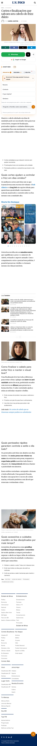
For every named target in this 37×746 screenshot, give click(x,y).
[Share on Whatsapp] (5, 47)
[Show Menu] (2, 2)
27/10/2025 (24, 21)
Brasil (2, 640)
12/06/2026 (13, 317)
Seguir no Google (20, 59)
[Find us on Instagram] (6, 737)
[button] (8, 246)
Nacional (3, 607)
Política (3, 599)
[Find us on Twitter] (4, 737)
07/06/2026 (13, 323)
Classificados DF (5, 673)
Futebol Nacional (19, 645)
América (17, 635)
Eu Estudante (5, 653)
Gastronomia (19, 617)
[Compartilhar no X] (28, 54)
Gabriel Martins (13, 21)
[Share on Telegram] (31, 47)
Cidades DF (4, 635)
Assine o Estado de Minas (8, 620)
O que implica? (7, 94)
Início (2, 7)
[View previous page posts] (17, 337)
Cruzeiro (17, 640)
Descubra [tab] (17, 72)
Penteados (26, 579)
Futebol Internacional (21, 648)
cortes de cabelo (16, 579)
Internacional (4, 605)
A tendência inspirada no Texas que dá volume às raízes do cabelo (21, 320)
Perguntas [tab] (7, 72)
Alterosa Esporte (5, 706)
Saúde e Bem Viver (6, 612)
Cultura (3, 610)
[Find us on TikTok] (11, 737)
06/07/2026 (13, 304)
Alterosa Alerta (5, 701)
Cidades (14, 671)
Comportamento (20, 615)
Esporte (14, 673)
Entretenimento (20, 599)
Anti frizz (7, 579)
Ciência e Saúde (5, 650)
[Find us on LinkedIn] (8, 737)
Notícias (3, 676)
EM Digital (4, 615)
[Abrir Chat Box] (33, 734)
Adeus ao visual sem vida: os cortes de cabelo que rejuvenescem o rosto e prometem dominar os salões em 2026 (21, 328)
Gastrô (13, 692)
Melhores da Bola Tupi (7, 728)
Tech (17, 620)
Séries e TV (19, 605)
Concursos (4, 656)
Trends (18, 612)
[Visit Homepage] (18, 2)
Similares (5, 98)
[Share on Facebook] (14, 47)
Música (18, 610)
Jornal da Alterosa (6, 703)
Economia (4, 602)
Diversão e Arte (5, 648)
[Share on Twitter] (23, 47)
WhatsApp (14, 54)
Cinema (18, 607)
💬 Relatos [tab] (27, 72)
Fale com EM (5, 617)
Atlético (17, 638)
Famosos (18, 602)
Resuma (5, 85)
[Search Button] (35, 2)
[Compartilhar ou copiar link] (33, 54)
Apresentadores (5, 720)
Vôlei (16, 643)
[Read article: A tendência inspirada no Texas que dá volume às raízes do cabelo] (5, 321)
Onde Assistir (18, 653)
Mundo (3, 645)
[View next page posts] (20, 337)
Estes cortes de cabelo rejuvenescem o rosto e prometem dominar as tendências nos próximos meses (22, 301)
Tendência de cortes (7, 581)
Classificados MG (6, 671)
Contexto (5, 89)
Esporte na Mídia (20, 650)
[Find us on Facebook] (1, 737)
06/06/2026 (13, 332)
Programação (5, 723)
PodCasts (4, 725)
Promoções (19, 623)
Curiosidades (8, 7)
